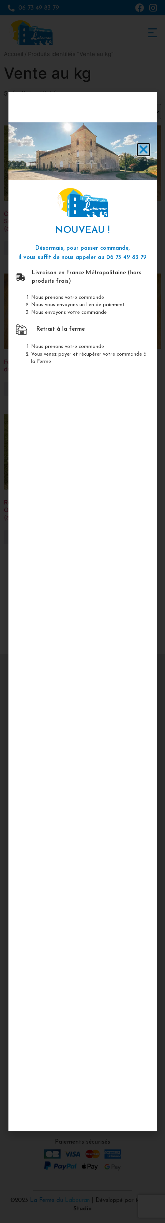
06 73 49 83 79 (126, 257)
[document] (82, 611)
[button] (143, 149)
